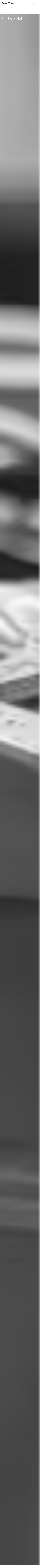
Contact (29, 3)
